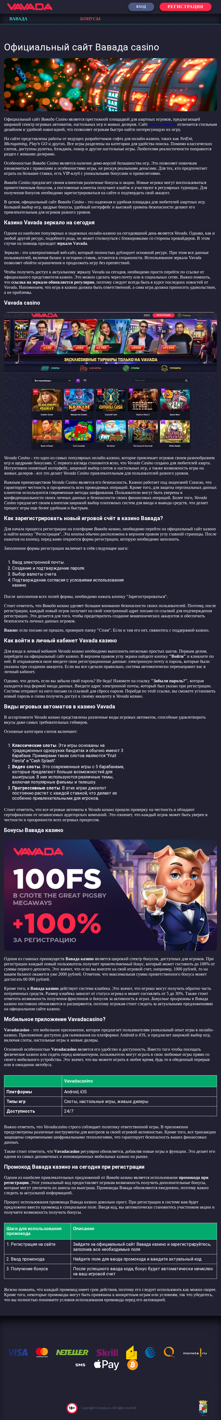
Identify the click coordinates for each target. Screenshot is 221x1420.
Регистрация (185, 6)
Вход (141, 7)
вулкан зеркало (162, 124)
